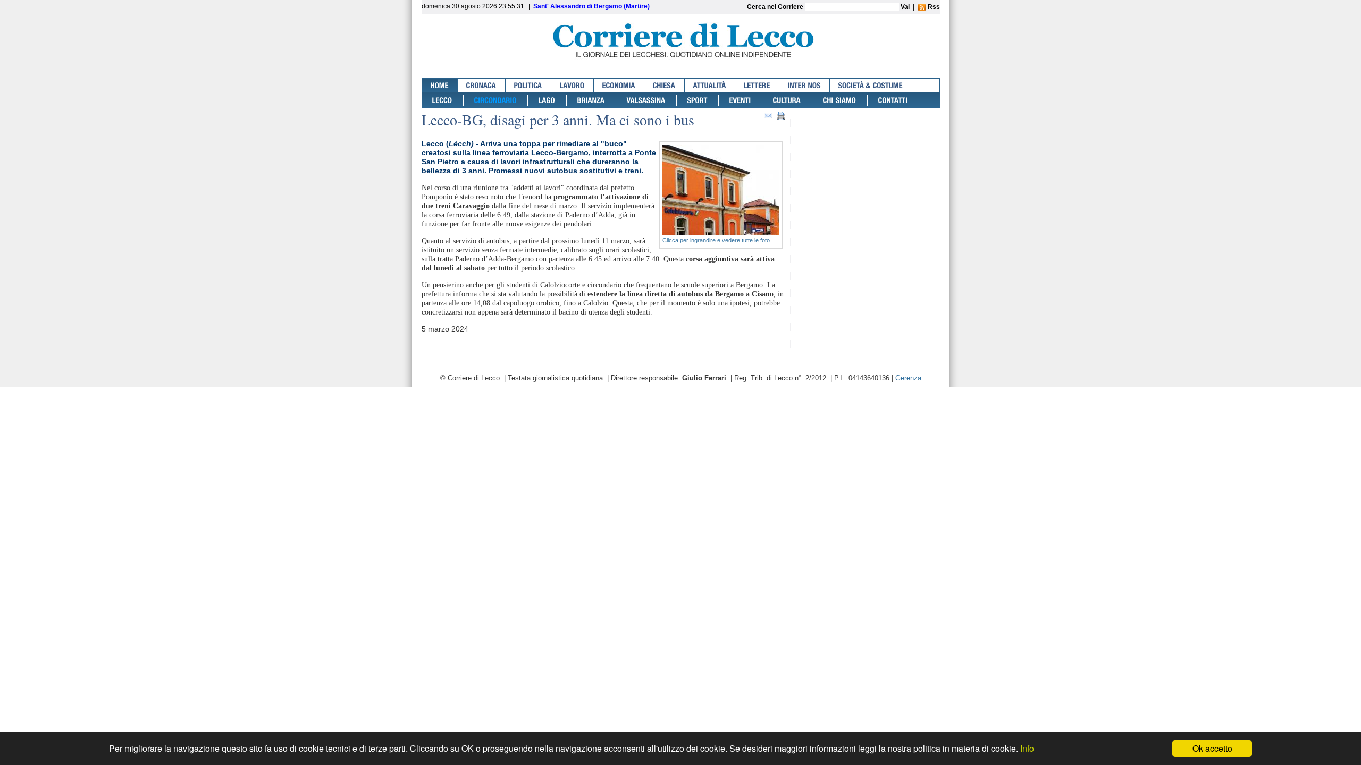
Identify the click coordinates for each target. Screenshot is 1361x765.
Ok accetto (1212, 748)
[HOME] (440, 85)
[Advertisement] (867, 153)
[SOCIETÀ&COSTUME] (870, 85)
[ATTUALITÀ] (710, 85)
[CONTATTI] (893, 100)
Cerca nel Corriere (776, 7)
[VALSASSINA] (646, 100)
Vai (905, 7)
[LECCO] (443, 100)
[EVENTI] (740, 100)
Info (1027, 748)
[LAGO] (547, 100)
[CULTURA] (787, 100)
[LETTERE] (757, 85)
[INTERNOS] (804, 85)
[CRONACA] (482, 85)
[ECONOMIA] (619, 85)
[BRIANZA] (591, 100)
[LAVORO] (572, 85)
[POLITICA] (528, 85)
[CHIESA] (664, 85)
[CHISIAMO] (840, 100)
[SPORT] (698, 100)
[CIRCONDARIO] (496, 100)
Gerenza (908, 378)
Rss (933, 7)
